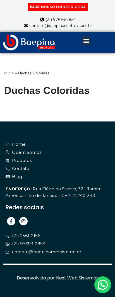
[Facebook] (11, 221)
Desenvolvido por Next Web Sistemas (58, 278)
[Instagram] (23, 221)
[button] (86, 40)
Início (9, 73)
